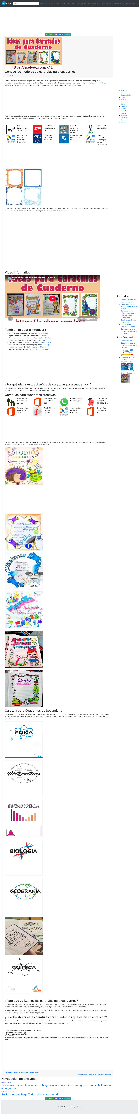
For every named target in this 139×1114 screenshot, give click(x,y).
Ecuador (57, 3)
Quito (123, 104)
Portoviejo (125, 118)
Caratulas (8, 1072)
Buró (41, 3)
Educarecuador (85, 3)
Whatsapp (49, 34)
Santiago (124, 106)
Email (55, 34)
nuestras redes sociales (96, 83)
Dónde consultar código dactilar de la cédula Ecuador (128, 313)
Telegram (67, 34)
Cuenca (123, 109)
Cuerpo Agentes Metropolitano (123, 3)
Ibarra (123, 120)
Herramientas (33, 1072)
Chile (123, 97)
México (123, 93)
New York (124, 111)
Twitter (61, 34)
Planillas (108, 3)
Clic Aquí (45, 333)
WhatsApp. (78, 85)
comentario (26, 85)
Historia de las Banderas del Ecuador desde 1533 (129, 320)
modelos (108, 1075)
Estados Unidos (126, 95)
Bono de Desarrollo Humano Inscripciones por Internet (129, 331)
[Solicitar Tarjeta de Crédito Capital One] (125, 378)
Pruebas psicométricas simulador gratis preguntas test (129, 359)
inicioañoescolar (98, 1075)
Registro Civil (48, 3)
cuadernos (88, 1075)
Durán (123, 122)
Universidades (66, 3)
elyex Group (77, 1107)
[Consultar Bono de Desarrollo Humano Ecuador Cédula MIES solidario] (127, 352)
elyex (8, 3)
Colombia (124, 102)
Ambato (124, 115)
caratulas (81, 1075)
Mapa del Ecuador (98, 3)
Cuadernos (16, 1072)
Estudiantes (24, 1072)
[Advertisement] (56, 20)
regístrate (8, 85)
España (123, 100)
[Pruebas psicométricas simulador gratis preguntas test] (127, 366)
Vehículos (75, 3)
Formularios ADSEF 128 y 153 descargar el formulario (129, 306)
